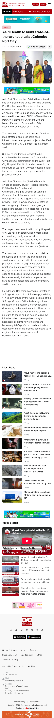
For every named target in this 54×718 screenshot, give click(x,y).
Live (8, 11)
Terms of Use (35, 702)
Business (34, 650)
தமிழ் (43, 4)
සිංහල (35, 4)
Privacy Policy (19, 702)
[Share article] (50, 47)
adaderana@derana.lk (14, 680)
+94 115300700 (11, 675)
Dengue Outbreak (36, 11)
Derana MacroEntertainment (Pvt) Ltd (17, 689)
